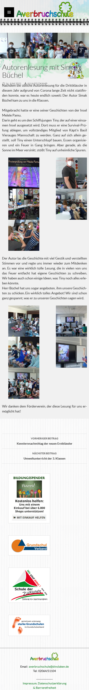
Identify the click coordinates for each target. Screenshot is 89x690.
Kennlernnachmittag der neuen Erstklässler (44, 441)
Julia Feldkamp (37, 83)
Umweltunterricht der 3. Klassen (44, 456)
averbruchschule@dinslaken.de (49, 666)
